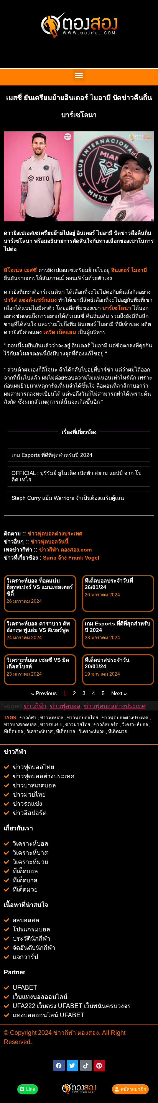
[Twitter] (72, 1065)
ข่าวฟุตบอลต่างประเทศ (115, 706)
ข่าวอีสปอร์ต (106, 724)
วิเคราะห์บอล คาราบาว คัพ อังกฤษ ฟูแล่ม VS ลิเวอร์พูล (38, 626)
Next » (119, 693)
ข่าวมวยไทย (77, 724)
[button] (79, 75)
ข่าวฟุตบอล (65, 706)
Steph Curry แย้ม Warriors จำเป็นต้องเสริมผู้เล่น (68, 498)
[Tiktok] (86, 1065)
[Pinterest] (99, 1065)
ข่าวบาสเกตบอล (20, 724)
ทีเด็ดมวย (118, 731)
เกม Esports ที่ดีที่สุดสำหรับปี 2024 (52, 455)
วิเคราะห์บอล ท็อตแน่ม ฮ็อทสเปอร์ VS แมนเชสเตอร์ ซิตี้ (40, 587)
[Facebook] (59, 1065)
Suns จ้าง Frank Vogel (71, 558)
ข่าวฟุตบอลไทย (82, 717)
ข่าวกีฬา (35, 706)
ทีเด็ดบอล (13, 731)
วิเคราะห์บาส (39, 731)
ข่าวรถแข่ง (51, 724)
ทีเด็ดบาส (65, 731)
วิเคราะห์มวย (92, 731)
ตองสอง (87, 1032)
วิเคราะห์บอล (135, 724)
